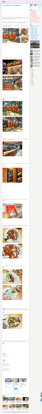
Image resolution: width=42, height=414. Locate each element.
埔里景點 (32, 27)
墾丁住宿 (36, 31)
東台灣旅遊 (32, 80)
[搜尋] (39, 8)
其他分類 (32, 71)
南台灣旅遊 (32, 74)
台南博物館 (32, 31)
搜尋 (30, 6)
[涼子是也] (4, 2)
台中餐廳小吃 (32, 75)
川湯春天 (36, 33)
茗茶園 (36, 37)
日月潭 (35, 27)
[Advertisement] (16, 12)
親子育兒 (32, 85)
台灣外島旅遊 (32, 76)
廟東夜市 (36, 28)
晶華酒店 (36, 32)
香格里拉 (32, 32)
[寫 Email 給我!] (41, 397)
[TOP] (41, 403)
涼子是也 (15, 412)
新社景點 (32, 28)
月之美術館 (32, 37)
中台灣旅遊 (32, 69)
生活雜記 (32, 81)
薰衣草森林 (32, 36)
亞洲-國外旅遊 (32, 70)
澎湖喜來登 (32, 33)
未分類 (31, 79)
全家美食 (36, 36)
